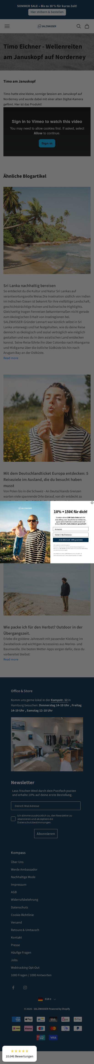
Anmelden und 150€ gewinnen (70, 540)
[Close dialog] (92, 503)
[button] (19, 1054)
